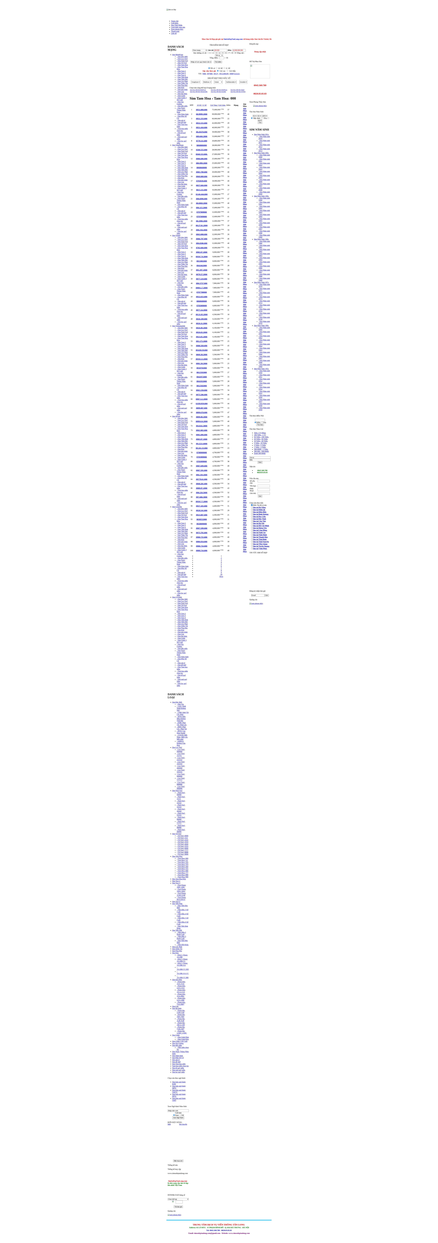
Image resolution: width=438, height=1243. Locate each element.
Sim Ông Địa (177, 951)
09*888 (209, 74)
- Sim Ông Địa (182, 85)
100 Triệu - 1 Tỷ (260, 435)
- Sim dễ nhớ (181, 122)
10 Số (199, 105)
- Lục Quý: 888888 (181, 783)
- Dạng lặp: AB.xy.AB (181, 1024)
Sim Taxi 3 (176, 883)
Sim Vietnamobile (178, 326)
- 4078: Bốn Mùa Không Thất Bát (181, 719)
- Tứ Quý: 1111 (182, 838)
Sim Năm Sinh (177, 1056)
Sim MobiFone (177, 55)
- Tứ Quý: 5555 (182, 846)
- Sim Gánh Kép (183, 1039)
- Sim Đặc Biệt (182, 57)
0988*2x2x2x (235, 74)
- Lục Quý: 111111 (181, 755)
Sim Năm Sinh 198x (261, 239)
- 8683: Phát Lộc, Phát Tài (182, 728)
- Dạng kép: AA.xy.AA (181, 991)
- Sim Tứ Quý (182, 63)
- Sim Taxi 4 (181, 75)
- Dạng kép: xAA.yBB (181, 999)
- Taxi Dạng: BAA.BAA (181, 898)
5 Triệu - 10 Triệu (260, 443)
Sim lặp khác (177, 1008)
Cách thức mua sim (178, 27)
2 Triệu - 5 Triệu (260, 445)
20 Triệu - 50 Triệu (261, 439)
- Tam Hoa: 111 (182, 860)
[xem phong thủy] (174, 1215)
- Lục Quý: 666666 (181, 775)
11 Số (204, 105)
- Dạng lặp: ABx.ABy (181, 1016)
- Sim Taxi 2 (181, 71)
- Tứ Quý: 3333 (182, 842)
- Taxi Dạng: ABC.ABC (181, 886)
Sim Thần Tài (177, 949)
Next (221, 576)
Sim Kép (175, 953)
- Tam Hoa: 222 (182, 862)
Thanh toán (175, 31)
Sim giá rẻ (176, 1060)
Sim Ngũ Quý (177, 791)
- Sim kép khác (182, 90)
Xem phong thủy (177, 29)
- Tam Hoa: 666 (182, 871)
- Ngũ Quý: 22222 (181, 802)
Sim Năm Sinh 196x (261, 326)
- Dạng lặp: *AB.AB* (181, 1028)
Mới (169, 1124)
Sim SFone (176, 416)
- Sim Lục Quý (182, 59)
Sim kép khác (177, 980)
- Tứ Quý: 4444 (182, 844)
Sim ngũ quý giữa (178, 1070)
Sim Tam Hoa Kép (179, 879)
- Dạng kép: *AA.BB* (181, 1003)
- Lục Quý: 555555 (181, 771)
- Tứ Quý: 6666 (182, 848)
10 (221, 574)
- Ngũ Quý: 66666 (181, 818)
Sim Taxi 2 (176, 881)
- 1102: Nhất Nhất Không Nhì (181, 708)
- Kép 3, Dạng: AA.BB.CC (182, 960)
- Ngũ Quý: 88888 (181, 827)
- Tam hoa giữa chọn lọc (182, 130)
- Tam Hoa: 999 (182, 877)
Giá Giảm (222, 105)
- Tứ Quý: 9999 (182, 854)
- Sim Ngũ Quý (182, 61)
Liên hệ (174, 33)
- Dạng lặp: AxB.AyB (181, 1020)
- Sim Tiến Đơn (182, 77)
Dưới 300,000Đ (260, 453)
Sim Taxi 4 (176, 902)
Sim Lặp (175, 1006)
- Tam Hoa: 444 (182, 867)
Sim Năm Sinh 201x (261, 134)
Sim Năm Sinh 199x (261, 196)
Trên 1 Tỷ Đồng (260, 433)
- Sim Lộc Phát (182, 81)
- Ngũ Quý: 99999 (181, 831)
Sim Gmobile (177, 507)
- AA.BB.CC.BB (182, 977)
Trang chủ (174, 21)
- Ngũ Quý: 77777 (181, 822)
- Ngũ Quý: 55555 (181, 814)
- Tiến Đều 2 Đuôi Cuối (181, 933)
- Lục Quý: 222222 (181, 759)
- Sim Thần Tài (182, 83)
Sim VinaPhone (178, 145)
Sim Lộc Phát (177, 947)
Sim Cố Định (177, 597)
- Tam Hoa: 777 (182, 873)
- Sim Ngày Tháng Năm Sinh (181, 110)
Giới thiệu (174, 23)
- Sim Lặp (180, 92)
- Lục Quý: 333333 (181, 763)
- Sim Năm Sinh (182, 114)
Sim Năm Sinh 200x (261, 153)
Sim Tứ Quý (176, 834)
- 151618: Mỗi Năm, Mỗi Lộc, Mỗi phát (182, 737)
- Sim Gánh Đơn (183, 1037)
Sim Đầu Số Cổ (178, 1058)
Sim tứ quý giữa (178, 1068)
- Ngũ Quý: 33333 (181, 806)
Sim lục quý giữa (178, 1072)
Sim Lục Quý (177, 747)
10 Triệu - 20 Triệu (261, 441)
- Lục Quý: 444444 (181, 767)
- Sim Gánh (181, 96)
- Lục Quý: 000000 (181, 751)
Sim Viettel (176, 235)
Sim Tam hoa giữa (178, 1064)
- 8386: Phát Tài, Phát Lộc (182, 724)
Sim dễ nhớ (176, 1062)
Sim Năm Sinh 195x (261, 369)
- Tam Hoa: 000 (182, 858)
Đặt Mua (245, 110)
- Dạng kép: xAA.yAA (181, 987)
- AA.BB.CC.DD (183, 968)
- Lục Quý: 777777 (181, 779)
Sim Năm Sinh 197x (261, 282)
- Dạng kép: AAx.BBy (181, 995)
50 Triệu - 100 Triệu (261, 437)
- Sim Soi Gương (180, 103)
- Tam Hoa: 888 (182, 875)
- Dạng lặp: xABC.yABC (182, 1032)
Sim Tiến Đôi (177, 930)
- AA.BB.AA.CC (183, 972)
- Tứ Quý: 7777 (182, 850)
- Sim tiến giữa (182, 106)
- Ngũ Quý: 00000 (181, 794)
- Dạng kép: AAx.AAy (181, 983)
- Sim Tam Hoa (182, 65)
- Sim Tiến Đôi (182, 79)
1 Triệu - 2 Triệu (260, 447)
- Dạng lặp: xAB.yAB (181, 1012)
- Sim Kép (180, 87)
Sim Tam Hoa (177, 856)
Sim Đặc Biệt (177, 702)
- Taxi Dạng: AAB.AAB (181, 894)
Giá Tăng (214, 105)
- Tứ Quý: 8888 (182, 852)
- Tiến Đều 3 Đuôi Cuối (181, 938)
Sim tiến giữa (177, 1045)
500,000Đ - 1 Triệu (261, 449)
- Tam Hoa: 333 (182, 865)
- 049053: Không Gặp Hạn (181, 743)
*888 (204, 74)
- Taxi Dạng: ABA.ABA (181, 890)
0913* (216, 74)
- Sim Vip (180, 704)
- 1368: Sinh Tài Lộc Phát (183, 714)
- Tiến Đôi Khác (183, 945)
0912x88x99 (223, 74)
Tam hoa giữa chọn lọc (180, 1066)
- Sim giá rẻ (181, 120)
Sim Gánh (176, 1035)
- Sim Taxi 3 (181, 73)
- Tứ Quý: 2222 (182, 840)
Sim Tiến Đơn (177, 904)
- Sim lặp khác (182, 94)
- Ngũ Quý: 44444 (181, 810)
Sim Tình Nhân (176, 25)
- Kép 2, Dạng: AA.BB (182, 956)
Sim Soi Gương (178, 1043)
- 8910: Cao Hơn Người (181, 732)
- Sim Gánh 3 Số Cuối (181, 99)
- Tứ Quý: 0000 (182, 836)
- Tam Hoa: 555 (182, 869)
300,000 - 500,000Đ (261, 451)
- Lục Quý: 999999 (181, 788)
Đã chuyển (183, 1124)
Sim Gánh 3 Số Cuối (179, 1041)
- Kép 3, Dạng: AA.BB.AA (182, 964)
